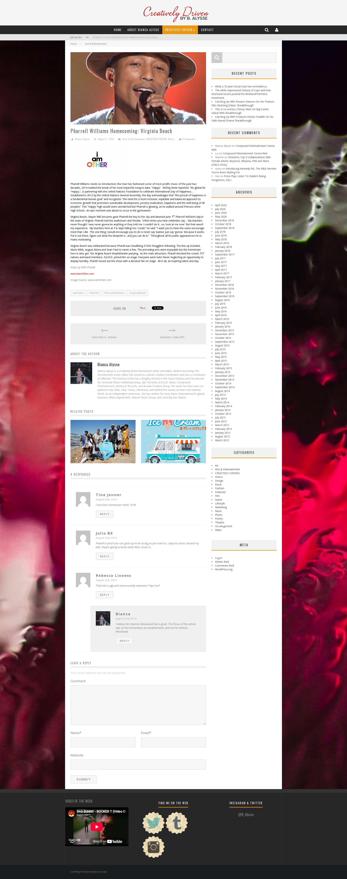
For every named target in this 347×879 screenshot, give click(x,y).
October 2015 (223, 338)
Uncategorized (223, 526)
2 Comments (123, 458)
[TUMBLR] (176, 833)
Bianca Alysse (82, 139)
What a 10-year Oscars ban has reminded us (241, 86)
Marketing (221, 507)
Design (219, 480)
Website (76, 755)
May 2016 (221, 311)
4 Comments (189, 139)
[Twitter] (153, 833)
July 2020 (220, 209)
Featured (220, 492)
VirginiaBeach (138, 292)
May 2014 (221, 398)
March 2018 (222, 243)
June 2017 (221, 262)
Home (118, 30)
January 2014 (222, 410)
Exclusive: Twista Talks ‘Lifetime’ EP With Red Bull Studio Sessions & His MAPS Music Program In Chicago (148, 37)
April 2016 (221, 315)
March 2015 (222, 364)
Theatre (219, 522)
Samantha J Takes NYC (172, 337)
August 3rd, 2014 (106, 580)
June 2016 (221, 307)
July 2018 (220, 231)
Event (218, 484)
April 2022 (221, 205)
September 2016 (224, 296)
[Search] (267, 29)
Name (76, 733)
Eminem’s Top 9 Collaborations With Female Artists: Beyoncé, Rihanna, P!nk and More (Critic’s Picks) (241, 160)
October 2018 (223, 224)
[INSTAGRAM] (153, 857)
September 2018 (224, 228)
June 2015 (221, 353)
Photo (218, 514)
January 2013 (222, 432)
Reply (104, 514)
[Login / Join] (277, 29)
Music (171, 139)
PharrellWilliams (114, 292)
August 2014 (222, 391)
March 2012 (222, 440)
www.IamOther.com (82, 273)
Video (218, 530)
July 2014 (220, 394)
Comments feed (224, 565)
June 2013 (221, 421)
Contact (207, 30)
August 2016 (222, 300)
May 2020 (221, 216)
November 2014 (224, 379)
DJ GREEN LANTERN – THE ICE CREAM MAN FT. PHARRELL (175, 449)
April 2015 (221, 360)
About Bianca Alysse (143, 30)
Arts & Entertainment (95, 43)
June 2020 (221, 212)
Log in (218, 558)
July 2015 (220, 349)
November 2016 (224, 288)
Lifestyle (220, 503)
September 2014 (224, 387)
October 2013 (223, 413)
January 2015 (222, 372)
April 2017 (221, 269)
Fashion (219, 488)
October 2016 (223, 292)
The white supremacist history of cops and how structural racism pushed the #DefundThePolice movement (241, 93)
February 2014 (223, 406)
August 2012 (222, 436)
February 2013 (223, 429)
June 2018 (221, 235)
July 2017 (220, 258)
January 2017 (222, 281)
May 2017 (221, 266)
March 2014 (222, 402)
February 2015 (223, 368)
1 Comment (194, 458)
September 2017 (224, 254)
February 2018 (223, 247)
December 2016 (224, 285)
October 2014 (223, 383)
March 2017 (222, 273)
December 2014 (224, 375)
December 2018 (224, 220)
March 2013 (222, 425)
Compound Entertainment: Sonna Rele (245, 153)
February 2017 (223, 277)
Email (146, 733)
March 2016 (222, 319)
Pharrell (94, 292)
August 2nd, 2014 (106, 499)
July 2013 (220, 417)
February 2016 (223, 322)
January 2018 (222, 250)
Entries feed (222, 561)
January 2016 (222, 326)
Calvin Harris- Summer (104, 337)
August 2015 (222, 345)
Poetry (219, 518)
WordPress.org (223, 569)
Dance (219, 477)
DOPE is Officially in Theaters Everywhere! (105, 449)
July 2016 (220, 303)
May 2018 (221, 239)
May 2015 (221, 357)
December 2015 (224, 330)
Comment (78, 681)
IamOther (78, 292)
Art (217, 465)
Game (218, 499)
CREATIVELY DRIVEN (178, 30)
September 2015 (224, 341)
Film (217, 496)
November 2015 (224, 334)
